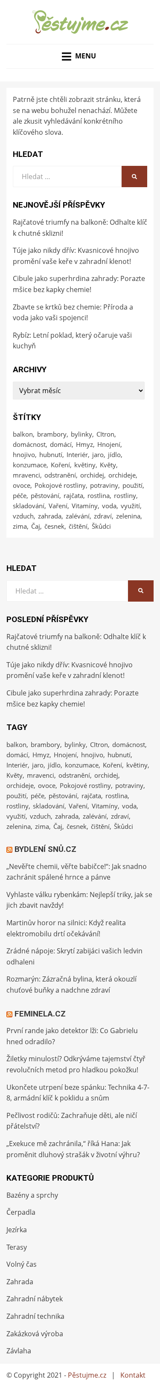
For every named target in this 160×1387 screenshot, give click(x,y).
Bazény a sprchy (32, 1195)
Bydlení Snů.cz (45, 849)
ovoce (21, 485)
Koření (60, 464)
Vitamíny (85, 505)
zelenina (128, 516)
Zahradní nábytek (34, 1298)
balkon (23, 434)
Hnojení (108, 444)
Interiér (77, 454)
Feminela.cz (40, 1014)
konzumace (30, 464)
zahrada (49, 516)
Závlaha (18, 1350)
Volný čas (21, 1264)
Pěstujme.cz (87, 1375)
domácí (61, 444)
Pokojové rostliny (60, 485)
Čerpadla (20, 1212)
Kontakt (132, 1375)
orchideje (122, 475)
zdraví (103, 516)
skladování (28, 505)
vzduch (23, 516)
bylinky (81, 434)
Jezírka (16, 1229)
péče (19, 495)
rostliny (125, 495)
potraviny (104, 485)
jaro (98, 454)
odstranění (60, 475)
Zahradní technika (35, 1316)
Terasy (16, 1247)
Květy (108, 464)
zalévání (78, 516)
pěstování (45, 495)
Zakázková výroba (34, 1333)
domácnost (29, 444)
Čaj (35, 526)
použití (132, 485)
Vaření (58, 505)
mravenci (26, 475)
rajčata (73, 495)
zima (20, 526)
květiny (85, 464)
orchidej (92, 475)
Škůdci (101, 526)
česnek (54, 526)
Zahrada (19, 1281)
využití (130, 505)
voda (109, 505)
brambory (52, 434)
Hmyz (84, 444)
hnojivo (24, 454)
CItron (105, 434)
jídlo (114, 454)
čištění (78, 526)
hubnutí (50, 454)
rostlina (98, 495)
